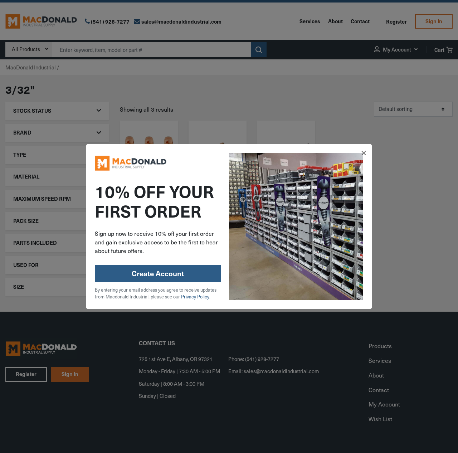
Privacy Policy (195, 296)
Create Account (158, 273)
